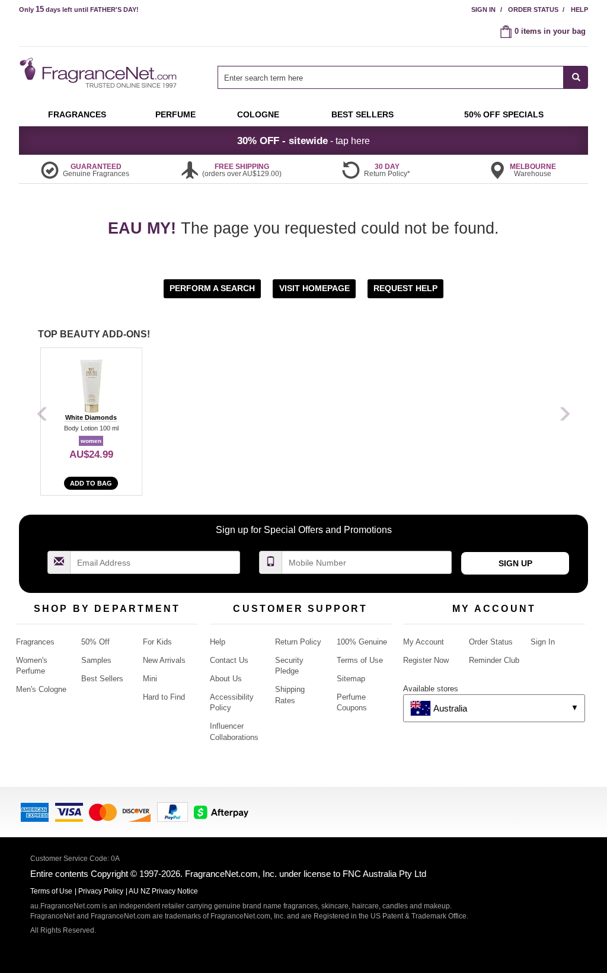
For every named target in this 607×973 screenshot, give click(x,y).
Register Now (426, 660)
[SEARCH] (576, 77)
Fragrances (35, 641)
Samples (96, 660)
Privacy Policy (100, 891)
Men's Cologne (41, 689)
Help (579, 9)
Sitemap (351, 678)
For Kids (157, 641)
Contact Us (229, 660)
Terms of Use (360, 660)
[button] (213, 288)
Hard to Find (164, 697)
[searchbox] (391, 77)
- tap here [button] (303, 140)
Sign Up (515, 563)
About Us (226, 678)
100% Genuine (362, 641)
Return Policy (298, 641)
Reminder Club (494, 660)
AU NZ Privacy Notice (163, 891)
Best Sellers (102, 678)
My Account (423, 641)
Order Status (533, 9)
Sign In (483, 9)
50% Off (95, 641)
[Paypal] (172, 811)
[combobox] (403, 77)
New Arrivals (164, 660)
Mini (150, 678)
